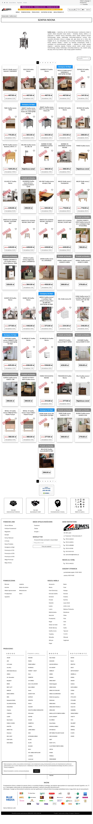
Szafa (65, 628)
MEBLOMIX (52, 710)
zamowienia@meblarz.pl (72, 554)
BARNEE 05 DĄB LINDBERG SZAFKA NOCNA (46, 145)
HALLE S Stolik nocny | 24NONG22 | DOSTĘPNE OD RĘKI (65, 72)
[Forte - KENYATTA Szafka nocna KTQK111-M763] (64, 353)
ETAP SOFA (9, 739)
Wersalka (51, 637)
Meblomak (51, 700)
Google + (36, 531)
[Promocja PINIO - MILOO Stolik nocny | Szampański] (61, 192)
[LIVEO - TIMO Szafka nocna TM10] (10, 123)
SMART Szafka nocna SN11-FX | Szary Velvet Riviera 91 (46, 109)
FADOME (30, 657)
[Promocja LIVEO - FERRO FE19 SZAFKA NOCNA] (43, 385)
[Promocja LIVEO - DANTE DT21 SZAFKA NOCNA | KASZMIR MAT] (6, 231)
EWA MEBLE (10, 742)
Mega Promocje (9, 559)
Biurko (50, 587)
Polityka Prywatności (10, 528)
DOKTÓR (9, 726)
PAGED (51, 752)
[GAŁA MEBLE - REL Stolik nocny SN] (64, 314)
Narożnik (51, 615)
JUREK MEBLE (31, 729)
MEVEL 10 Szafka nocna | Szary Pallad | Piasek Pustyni (28, 412)
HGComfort (30, 713)
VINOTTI (73, 716)
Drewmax (9, 733)
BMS (8, 697)
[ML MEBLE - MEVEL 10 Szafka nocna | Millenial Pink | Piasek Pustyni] (10, 425)
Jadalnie (21, 584)
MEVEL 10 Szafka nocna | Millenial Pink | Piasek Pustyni (10, 412)
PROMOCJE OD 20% (39, 7)
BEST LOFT (9, 687)
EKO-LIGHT (9, 736)
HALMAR (30, 706)
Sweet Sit (73, 706)
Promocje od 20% (9, 553)
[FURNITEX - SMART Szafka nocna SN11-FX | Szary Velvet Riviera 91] (46, 123)
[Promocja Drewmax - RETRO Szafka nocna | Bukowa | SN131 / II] (6, 153)
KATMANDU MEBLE (33, 736)
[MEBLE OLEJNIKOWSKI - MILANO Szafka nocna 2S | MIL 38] (28, 157)
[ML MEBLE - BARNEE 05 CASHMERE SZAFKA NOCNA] (64, 157)
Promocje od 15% (9, 550)
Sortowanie (83, 57)
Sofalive (72, 683)
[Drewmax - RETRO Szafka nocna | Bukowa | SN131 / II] (10, 157)
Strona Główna (12, 2)
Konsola (65, 593)
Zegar (50, 643)
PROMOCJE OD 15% (27, 7)
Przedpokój (52, 618)
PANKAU (51, 755)
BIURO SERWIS (10, 693)
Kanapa (65, 590)
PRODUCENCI (36, 12)
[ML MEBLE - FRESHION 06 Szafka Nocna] (64, 389)
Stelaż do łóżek (53, 624)
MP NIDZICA (52, 729)
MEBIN (51, 674)
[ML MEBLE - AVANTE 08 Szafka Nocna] (10, 314)
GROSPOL (30, 700)
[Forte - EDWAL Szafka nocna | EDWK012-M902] (64, 272)
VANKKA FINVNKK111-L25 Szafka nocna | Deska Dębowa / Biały (10, 261)
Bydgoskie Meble (11, 700)
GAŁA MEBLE (31, 687)
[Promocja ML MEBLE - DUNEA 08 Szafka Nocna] (24, 310)
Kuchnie (7, 587)
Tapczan (65, 631)
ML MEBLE (52, 719)
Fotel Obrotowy (53, 590)
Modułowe (66, 612)
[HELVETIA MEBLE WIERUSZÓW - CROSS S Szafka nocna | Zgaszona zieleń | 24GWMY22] (28, 272)
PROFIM (51, 775)
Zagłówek (66, 640)
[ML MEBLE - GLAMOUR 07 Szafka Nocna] (28, 353)
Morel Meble (52, 723)
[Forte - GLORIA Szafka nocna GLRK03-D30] (83, 425)
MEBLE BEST (52, 680)
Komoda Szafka (53, 593)
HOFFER (30, 716)
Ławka (50, 606)
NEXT (50, 739)
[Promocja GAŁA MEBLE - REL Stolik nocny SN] (61, 310)
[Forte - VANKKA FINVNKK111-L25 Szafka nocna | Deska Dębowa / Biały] (10, 272)
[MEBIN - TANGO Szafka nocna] (83, 157)
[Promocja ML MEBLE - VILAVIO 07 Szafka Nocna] (6, 192)
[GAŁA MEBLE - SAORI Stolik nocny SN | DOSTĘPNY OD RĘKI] (46, 425)
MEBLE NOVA (52, 687)
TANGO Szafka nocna (83, 145)
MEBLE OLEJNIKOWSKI (55, 693)
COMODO (9, 713)
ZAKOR (72, 736)
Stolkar (72, 693)
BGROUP (9, 690)
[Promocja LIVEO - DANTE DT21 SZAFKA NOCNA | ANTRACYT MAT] (43, 231)
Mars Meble (52, 657)
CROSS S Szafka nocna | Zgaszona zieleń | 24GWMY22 (28, 259)
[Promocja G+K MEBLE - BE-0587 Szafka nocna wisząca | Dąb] (43, 192)
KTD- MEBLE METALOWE (34, 752)
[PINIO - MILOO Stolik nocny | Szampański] (64, 196)
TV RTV (65, 634)
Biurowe (7, 584)
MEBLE (18, 12)
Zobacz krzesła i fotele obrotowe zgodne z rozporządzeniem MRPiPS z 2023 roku (40, 9)
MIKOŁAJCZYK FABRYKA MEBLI (57, 713)
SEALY (72, 667)
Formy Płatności (9, 538)
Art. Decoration (10, 677)
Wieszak (65, 637)
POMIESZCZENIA (25, 12)
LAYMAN (30, 755)
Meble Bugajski (53, 683)
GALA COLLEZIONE (33, 683)
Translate (85, 4)
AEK (8, 661)
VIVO (72, 719)
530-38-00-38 (69, 551)
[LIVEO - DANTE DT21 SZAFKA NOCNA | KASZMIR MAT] (10, 235)
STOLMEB (73, 700)
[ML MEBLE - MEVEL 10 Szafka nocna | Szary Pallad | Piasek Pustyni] (28, 425)
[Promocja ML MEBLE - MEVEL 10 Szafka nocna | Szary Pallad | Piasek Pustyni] (24, 421)
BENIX (8, 683)
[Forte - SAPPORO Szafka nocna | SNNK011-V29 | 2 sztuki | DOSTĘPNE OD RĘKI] (10, 353)
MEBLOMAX (52, 703)
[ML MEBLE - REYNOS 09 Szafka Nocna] (64, 123)
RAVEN (72, 657)
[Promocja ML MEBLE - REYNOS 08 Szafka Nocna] (79, 119)
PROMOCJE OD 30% (52, 7)
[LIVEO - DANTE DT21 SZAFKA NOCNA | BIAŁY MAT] (28, 235)
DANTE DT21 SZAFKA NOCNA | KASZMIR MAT (10, 221)
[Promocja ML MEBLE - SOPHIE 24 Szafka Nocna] (79, 79)
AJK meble (9, 664)
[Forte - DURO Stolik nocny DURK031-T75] (64, 425)
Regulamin (19, 2)
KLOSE (29, 739)
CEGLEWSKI (10, 706)
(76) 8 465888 (69, 545)
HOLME (30, 719)
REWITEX (73, 664)
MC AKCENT (52, 667)
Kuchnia (65, 600)
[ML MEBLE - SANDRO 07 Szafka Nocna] (46, 83)
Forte (29, 674)
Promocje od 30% (9, 556)
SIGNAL (72, 677)
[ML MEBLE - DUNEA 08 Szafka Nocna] (28, 314)
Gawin (29, 690)
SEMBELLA (73, 674)
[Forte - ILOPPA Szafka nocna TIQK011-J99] (10, 389)
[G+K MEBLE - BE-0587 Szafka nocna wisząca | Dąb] (46, 196)
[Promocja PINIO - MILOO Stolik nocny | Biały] (79, 192)
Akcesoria (51, 584)
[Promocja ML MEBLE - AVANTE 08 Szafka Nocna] (6, 310)
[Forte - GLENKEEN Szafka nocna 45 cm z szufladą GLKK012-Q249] (28, 196)
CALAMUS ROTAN (11, 703)
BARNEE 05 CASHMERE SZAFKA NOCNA (64, 145)
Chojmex (9, 710)
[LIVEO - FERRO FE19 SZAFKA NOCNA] (46, 389)
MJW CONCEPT (53, 716)
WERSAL (73, 726)
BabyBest (9, 680)
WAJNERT (73, 723)
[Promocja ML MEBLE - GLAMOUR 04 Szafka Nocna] (43, 349)
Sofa (64, 621)
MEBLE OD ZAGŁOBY (54, 690)
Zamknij (37, 771)
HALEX (29, 703)
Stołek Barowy (53, 628)
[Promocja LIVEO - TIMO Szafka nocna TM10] (6, 119)
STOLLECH (73, 697)
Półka (64, 615)
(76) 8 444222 (69, 539)
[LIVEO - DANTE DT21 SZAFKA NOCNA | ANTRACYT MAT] (46, 235)
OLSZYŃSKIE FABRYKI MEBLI (56, 746)
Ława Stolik (66, 603)
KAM (29, 733)
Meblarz (51, 677)
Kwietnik (51, 603)
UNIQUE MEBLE (74, 713)
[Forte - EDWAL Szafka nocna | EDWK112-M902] (83, 272)
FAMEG (30, 661)
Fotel (64, 587)
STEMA (72, 690)
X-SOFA (72, 733)
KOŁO (29, 749)
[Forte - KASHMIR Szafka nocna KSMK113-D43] (83, 353)
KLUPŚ (29, 742)
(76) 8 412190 (69, 548)
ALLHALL (9, 667)
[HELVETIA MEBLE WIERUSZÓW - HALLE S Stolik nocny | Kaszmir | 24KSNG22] (10, 83)
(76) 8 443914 (69, 542)
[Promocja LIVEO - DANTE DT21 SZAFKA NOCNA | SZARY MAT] (61, 231)
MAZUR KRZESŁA (53, 664)
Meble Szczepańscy (54, 697)
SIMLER (72, 680)
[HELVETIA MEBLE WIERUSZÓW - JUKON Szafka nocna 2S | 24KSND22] (46, 272)
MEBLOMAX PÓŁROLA (54, 706)
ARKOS (8, 674)
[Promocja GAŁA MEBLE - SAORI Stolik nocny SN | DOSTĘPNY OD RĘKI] (43, 421)
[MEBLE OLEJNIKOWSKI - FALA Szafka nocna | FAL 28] (83, 389)
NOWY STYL (52, 742)
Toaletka (51, 634)
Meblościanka (52, 612)
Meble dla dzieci (23, 587)
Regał (50, 621)
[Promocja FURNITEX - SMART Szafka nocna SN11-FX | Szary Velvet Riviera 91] (43, 119)
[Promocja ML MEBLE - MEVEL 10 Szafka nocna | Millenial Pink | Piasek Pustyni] (6, 421)
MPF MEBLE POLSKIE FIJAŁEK (56, 733)
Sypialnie (7, 596)
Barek (65, 584)
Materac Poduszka (68, 609)
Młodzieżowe (23, 590)
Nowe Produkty (9, 544)
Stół (64, 624)
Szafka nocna (52, 631)
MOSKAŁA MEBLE (53, 726)
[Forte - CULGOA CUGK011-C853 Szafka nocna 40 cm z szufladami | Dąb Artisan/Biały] (83, 235)
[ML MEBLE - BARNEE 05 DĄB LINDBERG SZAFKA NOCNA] (46, 157)
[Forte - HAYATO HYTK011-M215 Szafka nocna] (28, 389)
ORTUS (51, 749)
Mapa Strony (8, 562)
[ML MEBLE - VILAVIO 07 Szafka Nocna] (10, 196)
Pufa (64, 618)
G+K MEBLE (31, 680)
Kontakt (25, 2)
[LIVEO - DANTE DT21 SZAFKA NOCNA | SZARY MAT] (64, 235)
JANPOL (30, 726)
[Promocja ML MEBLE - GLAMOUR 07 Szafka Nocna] (24, 349)
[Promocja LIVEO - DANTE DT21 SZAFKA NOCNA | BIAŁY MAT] (24, 231)
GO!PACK (30, 697)
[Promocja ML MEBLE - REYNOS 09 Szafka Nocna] (61, 119)
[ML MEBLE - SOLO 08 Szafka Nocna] (28, 83)
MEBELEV (51, 670)
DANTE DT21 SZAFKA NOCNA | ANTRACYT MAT (46, 221)
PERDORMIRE (52, 759)
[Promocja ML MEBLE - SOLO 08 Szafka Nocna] (24, 79)
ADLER (8, 657)
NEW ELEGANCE (53, 736)
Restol (72, 661)
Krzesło (51, 600)
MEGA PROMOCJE (59, 12)
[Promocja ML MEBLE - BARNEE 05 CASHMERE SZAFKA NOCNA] (61, 153)
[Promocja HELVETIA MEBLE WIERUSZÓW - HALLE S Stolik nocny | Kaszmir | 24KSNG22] (6, 79)
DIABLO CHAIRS (11, 723)
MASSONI (51, 661)
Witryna (51, 640)
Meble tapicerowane (10, 590)
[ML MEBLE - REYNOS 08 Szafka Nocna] (83, 123)
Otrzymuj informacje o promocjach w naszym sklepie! (46, 539)
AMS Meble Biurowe (12, 670)
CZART (8, 716)
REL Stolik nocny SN (64, 299)
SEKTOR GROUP (75, 670)
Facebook (37, 525)
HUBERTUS (31, 723)
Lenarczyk (30, 759)
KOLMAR (30, 746)
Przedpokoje (8, 593)
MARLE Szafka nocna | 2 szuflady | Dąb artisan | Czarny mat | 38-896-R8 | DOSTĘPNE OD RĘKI (46, 300)
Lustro (50, 609)
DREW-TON (9, 729)
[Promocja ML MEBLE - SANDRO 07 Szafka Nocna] (43, 79)
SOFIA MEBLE (74, 687)
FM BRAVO (30, 667)
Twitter (36, 528)
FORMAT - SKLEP (32, 670)
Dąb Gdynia (9, 719)
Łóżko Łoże (66, 606)
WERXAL (73, 729)
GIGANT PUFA (31, 693)
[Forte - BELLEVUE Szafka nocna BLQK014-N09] (46, 460)
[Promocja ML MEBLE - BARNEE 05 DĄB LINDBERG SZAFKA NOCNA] (43, 153)
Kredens (65, 596)
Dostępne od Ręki (9, 547)
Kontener (51, 596)
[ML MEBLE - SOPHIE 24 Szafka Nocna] (83, 83)
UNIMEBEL (73, 710)
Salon (20, 593)
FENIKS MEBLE (31, 664)
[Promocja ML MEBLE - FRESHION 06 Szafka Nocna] (61, 385)
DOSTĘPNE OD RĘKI (46, 12)
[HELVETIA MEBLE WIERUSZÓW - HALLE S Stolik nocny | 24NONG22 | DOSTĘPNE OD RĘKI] (64, 83)
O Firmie (7, 541)
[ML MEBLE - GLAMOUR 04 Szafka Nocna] (46, 353)
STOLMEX (73, 703)
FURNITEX (30, 677)
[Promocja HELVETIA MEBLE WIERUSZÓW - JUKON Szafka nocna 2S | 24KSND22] (43, 269)
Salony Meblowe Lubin (9, 808)
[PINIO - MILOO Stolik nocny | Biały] (83, 196)
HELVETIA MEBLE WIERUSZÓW (35, 710)
